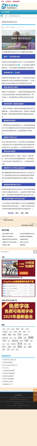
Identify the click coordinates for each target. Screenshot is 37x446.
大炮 (18, 65)
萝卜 (4, 347)
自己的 (13, 344)
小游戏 (15, 331)
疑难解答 (15, 399)
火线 (4, 340)
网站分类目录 (25, 397)
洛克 (25, 338)
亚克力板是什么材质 (7, 233)
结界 (13, 72)
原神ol (6, 16)
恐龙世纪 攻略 (6, 245)
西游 (14, 347)
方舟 (19, 334)
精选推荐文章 (32, 397)
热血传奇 (15, 341)
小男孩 (18, 407)
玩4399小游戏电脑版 (8, 379)
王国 (21, 341)
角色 (20, 346)
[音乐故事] (18, 6)
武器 (20, 337)
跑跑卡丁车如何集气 (7, 236)
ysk (6, 27)
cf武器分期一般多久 (8, 381)
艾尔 (19, 343)
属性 (20, 331)
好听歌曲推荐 (16, 1)
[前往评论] (35, 395)
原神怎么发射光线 (8, 220)
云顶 (4, 329)
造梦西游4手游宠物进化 (26, 236)
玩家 (26, 340)
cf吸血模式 (23, 245)
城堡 (10, 331)
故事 (14, 334)
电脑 (31, 341)
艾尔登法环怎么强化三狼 (9, 359)
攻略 (9, 334)
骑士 (17, 349)
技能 (4, 334)
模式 (11, 338)
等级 (8, 344)
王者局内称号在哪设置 (9, 370)
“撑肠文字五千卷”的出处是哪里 (10, 242)
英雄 (25, 344)
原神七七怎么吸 (24, 242)
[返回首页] (35, 390)
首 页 (2, 1)
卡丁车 (27, 329)
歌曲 (15, 338)
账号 (4, 349)
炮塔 (9, 341)
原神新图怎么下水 (7, 384)
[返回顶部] (35, 399)
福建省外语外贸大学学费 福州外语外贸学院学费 (10, 239)
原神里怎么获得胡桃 (8, 376)
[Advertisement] (18, 427)
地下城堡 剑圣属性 (8, 362)
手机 (29, 331)
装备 (9, 347)
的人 (4, 344)
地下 (8, 56)
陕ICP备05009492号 (22, 399)
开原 (24, 331)
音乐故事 (8, 1)
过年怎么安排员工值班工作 (10, 365)
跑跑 (8, 349)
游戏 (30, 337)
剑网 (22, 329)
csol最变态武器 (24, 239)
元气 (8, 329)
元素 (13, 329)
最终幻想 (5, 338)
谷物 (29, 347)
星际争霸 (25, 334)
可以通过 (5, 331)
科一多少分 (6, 368)
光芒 (17, 329)
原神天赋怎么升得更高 (28, 225)
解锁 (25, 347)
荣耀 (29, 344)
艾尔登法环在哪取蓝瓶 (9, 373)
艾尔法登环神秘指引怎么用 (27, 233)
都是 (13, 349)
